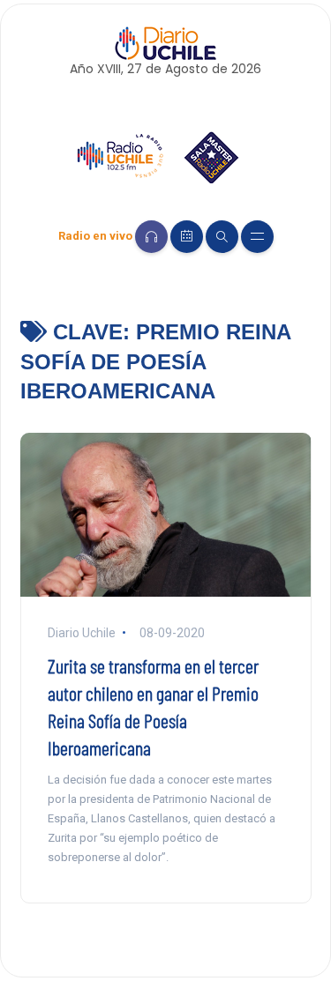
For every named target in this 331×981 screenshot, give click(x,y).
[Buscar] (222, 236)
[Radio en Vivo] (151, 236)
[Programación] (186, 236)
